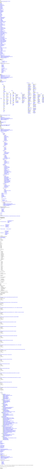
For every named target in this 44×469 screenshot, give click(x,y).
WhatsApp (3, 66)
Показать (1, 294)
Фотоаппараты (7, 225)
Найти (1, 468)
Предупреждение (2, 443)
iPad (4, 147)
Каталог (4, 133)
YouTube (3, 210)
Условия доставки (2, 450)
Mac (4, 142)
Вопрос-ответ (1, 451)
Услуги (1, 441)
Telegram (3, 65)
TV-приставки (7, 231)
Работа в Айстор (2, 446)
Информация (1, 447)
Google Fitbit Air (9, 221)
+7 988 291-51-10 (2, 55)
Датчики (6, 232)
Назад (5, 165)
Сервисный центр (2, 445)
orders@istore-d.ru (3, 459)
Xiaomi (8, 222)
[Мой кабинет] (0, 126)
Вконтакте (3, 64)
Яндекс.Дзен (3, 211)
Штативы (7, 226)
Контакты (1, 442)
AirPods (5, 155)
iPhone (5, 135)
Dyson (5, 160)
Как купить (1, 453)
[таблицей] (1, 238)
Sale (4, 189)
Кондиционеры (7, 233)
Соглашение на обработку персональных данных (6, 449)
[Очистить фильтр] (0, 293)
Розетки (6, 234)
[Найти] (0, 2)
